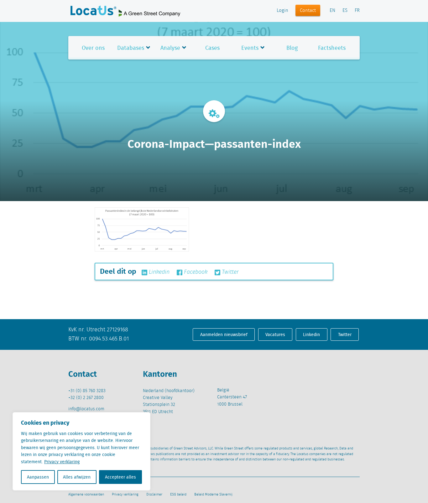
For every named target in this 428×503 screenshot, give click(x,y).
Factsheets (332, 48)
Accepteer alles (120, 477)
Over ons (93, 48)
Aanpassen (38, 477)
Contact (308, 10)
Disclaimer (154, 494)
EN (332, 10)
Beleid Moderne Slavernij (213, 494)
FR (357, 10)
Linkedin (158, 272)
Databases (130, 48)
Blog (292, 48)
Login (282, 10)
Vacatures (275, 334)
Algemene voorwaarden (86, 494)
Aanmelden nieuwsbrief (224, 334)
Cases (212, 48)
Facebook (194, 272)
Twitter (229, 272)
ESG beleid (178, 494)
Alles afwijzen (77, 477)
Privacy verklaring (62, 462)
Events (249, 48)
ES (344, 10)
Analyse (170, 48)
